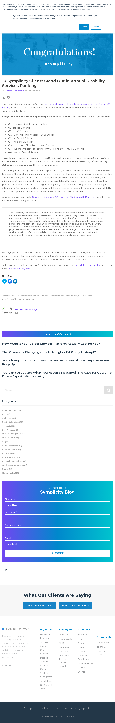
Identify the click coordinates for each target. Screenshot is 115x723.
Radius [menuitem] (81, 667)
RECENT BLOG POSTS (57, 334)
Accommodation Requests (31, 296)
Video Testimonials (75, 605)
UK (5, 442)
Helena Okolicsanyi (14, 90)
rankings (35, 299)
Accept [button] (84, 26)
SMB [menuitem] (61, 643)
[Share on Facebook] (10, 281)
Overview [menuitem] (63, 635)
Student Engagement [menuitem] (46, 675)
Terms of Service (49, 716)
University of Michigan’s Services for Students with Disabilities (64, 197)
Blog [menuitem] (80, 639)
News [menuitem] (81, 643)
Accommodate (85, 296)
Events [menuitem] (81, 672)
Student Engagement (13, 434)
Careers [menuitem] (81, 647)
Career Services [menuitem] (44, 652)
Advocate (8, 426)
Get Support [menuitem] (103, 642)
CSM (6, 414)
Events (7, 469)
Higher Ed (9, 418)
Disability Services (10, 296)
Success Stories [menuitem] (44, 644)
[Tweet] (4, 281)
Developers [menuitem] (83, 659)
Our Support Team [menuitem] (46, 687)
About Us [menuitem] (82, 635)
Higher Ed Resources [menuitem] (45, 637)
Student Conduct (11, 438)
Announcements (52, 296)
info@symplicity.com (19, 268)
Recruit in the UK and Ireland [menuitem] (65, 663)
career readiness (12, 446)
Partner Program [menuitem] (82, 653)
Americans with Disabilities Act (16, 299)
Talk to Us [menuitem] (101, 647)
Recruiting (9, 453)
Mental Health (10, 473)
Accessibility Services (14, 461)
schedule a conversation (88, 265)
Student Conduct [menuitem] (44, 667)
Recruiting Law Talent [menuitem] (64, 653)
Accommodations (69, 296)
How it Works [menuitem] (65, 639)
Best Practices (10, 430)
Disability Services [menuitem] (44, 660)
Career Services (11, 410)
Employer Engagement (14, 465)
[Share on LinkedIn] (15, 281)
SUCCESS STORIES (39, 605)
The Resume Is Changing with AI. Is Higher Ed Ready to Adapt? (49, 352)
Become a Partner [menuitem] (102, 653)
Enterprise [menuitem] (64, 647)
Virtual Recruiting (12, 457)
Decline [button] (96, 26)
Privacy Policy (67, 716)
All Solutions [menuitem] (46, 681)
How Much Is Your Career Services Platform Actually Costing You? (51, 343)
